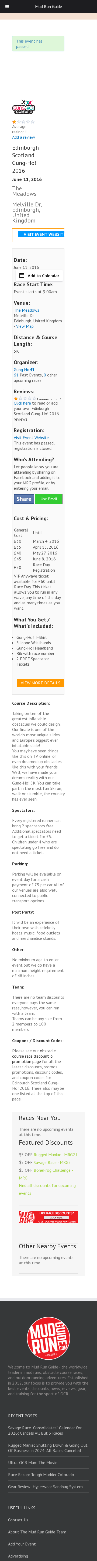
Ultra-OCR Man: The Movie (32, 1462)
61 (16, 375)
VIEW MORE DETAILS (40, 682)
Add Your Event (22, 1544)
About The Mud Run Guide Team (37, 1531)
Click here (22, 403)
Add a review (23, 137)
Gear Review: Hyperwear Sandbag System (45, 1486)
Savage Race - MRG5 (52, 1162)
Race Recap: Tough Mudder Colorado (41, 1474)
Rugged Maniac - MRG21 (56, 1154)
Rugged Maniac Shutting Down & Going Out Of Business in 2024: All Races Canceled (48, 1447)
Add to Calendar (43, 275)
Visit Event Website (31, 437)
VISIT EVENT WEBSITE (45, 234)
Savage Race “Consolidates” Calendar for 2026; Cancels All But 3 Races (45, 1430)
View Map (25, 326)
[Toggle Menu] (7, 6)
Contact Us (18, 1519)
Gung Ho (21, 369)
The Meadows (26, 310)
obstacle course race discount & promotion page (34, 1056)
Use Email (49, 499)
